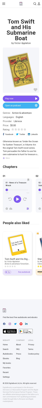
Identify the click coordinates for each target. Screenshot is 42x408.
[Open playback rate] (7, 208)
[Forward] (25, 199)
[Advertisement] (21, 13)
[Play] (17, 199)
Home (5, 345)
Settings (6, 377)
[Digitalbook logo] (21, 4)
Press (18, 354)
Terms (30, 349)
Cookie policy (33, 354)
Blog (18, 358)
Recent (6, 372)
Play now (9, 98)
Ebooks (6, 358)
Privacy (31, 345)
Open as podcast (13, 105)
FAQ (17, 349)
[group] (17, 196)
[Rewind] (10, 199)
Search (5, 349)
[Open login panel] (39, 3)
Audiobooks (8, 354)
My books (7, 363)
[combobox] (34, 3)
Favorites (6, 368)
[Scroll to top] (37, 403)
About (18, 345)
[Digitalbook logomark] (4, 310)
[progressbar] (17, 190)
